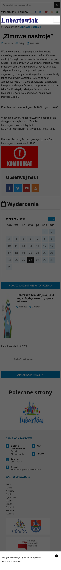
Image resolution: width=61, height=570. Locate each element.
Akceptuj (18, 561)
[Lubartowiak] (19, 20)
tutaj (39, 558)
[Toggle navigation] (56, 20)
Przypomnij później (8, 561)
